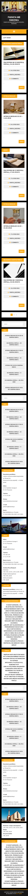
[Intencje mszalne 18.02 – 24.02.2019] (14, 222)
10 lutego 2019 (15, 288)
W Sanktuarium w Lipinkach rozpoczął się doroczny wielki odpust (14, 643)
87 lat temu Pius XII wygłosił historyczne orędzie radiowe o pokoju (14, 678)
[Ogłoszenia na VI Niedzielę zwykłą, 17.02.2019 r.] (14, 167)
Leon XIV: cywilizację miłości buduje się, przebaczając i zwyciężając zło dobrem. (14, 615)
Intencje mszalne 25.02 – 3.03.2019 (13, 117)
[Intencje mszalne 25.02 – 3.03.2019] (14, 113)
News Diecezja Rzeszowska (11, 601)
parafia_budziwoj (14, 74)
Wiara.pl (7, 650)
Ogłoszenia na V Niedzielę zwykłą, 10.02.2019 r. (13, 281)
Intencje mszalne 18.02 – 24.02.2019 (13, 227)
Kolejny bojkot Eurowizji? (14, 675)
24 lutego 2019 (14, 70)
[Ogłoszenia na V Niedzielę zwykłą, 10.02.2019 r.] (14, 276)
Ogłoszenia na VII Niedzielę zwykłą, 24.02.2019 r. (14, 63)
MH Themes (19, 893)
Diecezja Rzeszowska (10, 841)
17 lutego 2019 (15, 178)
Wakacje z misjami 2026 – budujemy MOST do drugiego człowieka (14, 621)
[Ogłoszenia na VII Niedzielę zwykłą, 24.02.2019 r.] (14, 59)
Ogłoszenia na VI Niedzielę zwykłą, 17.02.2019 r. (13, 171)
